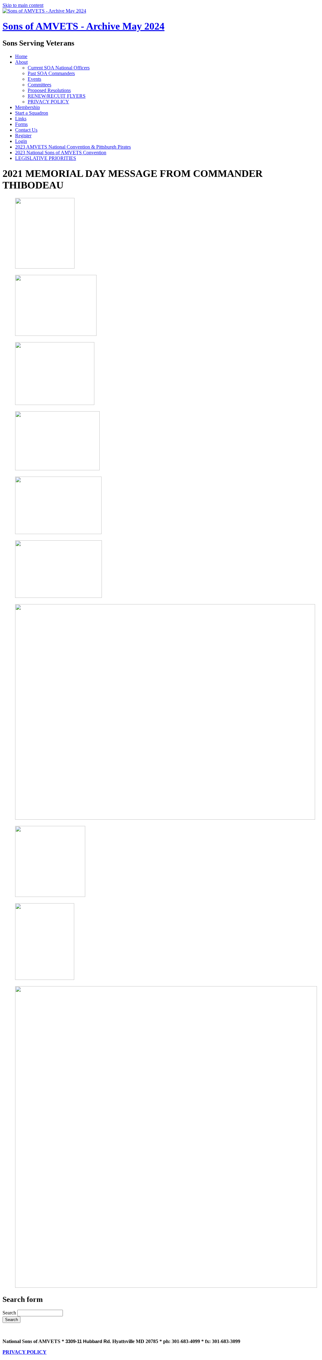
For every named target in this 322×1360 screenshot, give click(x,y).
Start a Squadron (31, 113)
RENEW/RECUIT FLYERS (57, 96)
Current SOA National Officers (59, 67)
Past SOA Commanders (51, 73)
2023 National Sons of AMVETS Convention (60, 152)
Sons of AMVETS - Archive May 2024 (83, 26)
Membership (27, 107)
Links (20, 118)
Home (21, 56)
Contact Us (26, 130)
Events (34, 79)
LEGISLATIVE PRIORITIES (45, 158)
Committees (39, 84)
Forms (21, 124)
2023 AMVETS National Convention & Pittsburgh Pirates (73, 147)
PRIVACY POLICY (48, 101)
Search (10, 1312)
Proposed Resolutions (49, 90)
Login (21, 141)
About (21, 62)
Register (23, 135)
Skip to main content (23, 5)
